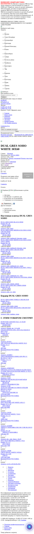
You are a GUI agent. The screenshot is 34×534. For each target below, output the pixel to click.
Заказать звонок (6, 103)
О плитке (11, 472)
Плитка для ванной (15, 158)
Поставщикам (12, 490)
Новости (10, 467)
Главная (6, 113)
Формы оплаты (9, 121)
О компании (12, 473)
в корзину (4, 173)
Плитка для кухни (26, 158)
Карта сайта (8, 527)
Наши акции (8, 115)
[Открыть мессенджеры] (29, 526)
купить (3, 340)
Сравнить (4, 184)
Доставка (7, 119)
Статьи (10, 468)
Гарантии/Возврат (13, 481)
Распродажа (11, 477)
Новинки (7, 116)
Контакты (7, 118)
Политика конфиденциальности (14, 524)
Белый (7, 165)
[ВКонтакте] (14, 203)
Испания (17, 134)
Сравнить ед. (5, 126)
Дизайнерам (12, 486)
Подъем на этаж (13, 485)
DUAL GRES (24, 134)
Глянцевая (13, 161)
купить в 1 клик (28, 175)
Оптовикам (11, 488)
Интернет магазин (6, 134)
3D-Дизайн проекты (10, 123)
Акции (10, 478)
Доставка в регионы (14, 483)
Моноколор (8, 163)
